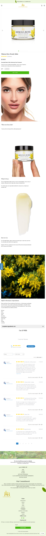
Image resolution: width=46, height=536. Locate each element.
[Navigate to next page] (31, 443)
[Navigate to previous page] (14, 443)
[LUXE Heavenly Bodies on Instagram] (23, 518)
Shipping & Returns (23, 510)
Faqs (23, 505)
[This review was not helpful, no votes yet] (41, 377)
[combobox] (8, 354)
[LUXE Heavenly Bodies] (23, 5)
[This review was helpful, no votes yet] (39, 377)
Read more (19, 373)
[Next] (43, 30)
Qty (2, 68)
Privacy (23, 512)
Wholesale (23, 500)
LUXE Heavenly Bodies (24, 531)
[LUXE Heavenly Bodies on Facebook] (21, 518)
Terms (23, 514)
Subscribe (23, 527)
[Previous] (2, 30)
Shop (23, 503)
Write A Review (31, 346)
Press (23, 502)
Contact (23, 507)
